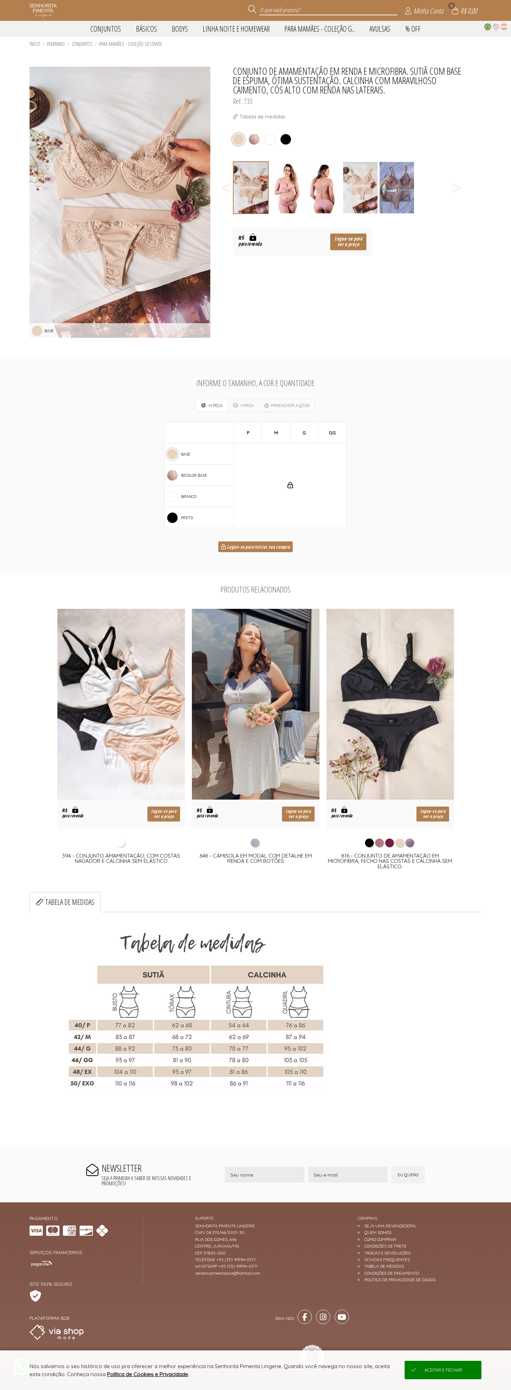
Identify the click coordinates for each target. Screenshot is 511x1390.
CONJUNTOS (82, 44)
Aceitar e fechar (443, 1370)
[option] (251, 187)
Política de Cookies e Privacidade (147, 1374)
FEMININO (56, 44)
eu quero (408, 1174)
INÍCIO (35, 44)
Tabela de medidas (70, 902)
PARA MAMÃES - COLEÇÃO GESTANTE (130, 44)
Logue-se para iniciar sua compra (258, 547)
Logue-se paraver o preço (348, 241)
